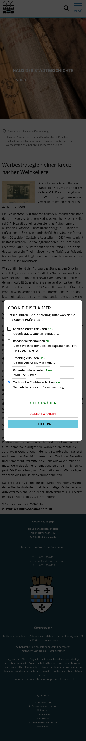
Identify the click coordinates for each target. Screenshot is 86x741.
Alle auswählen (43, 403)
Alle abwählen (43, 413)
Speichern (43, 424)
